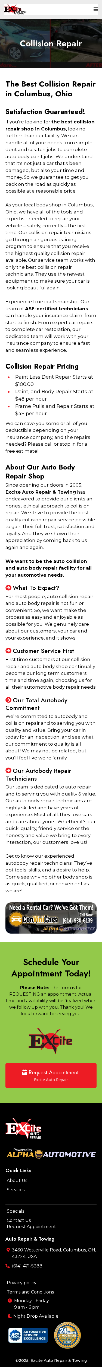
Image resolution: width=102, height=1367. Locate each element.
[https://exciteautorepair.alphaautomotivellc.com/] (15, 9)
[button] (95, 9)
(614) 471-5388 (27, 1266)
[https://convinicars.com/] (51, 918)
